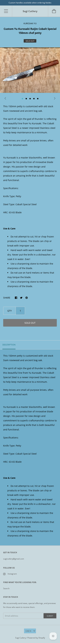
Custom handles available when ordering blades (30, 2)
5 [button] (37, 98)
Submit (50, 616)
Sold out (30, 322)
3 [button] (30, 98)
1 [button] (22, 98)
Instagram (12, 573)
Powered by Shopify (36, 637)
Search (6, 588)
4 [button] (34, 98)
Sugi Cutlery (20, 637)
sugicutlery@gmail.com (13, 558)
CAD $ (28, 631)
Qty (9, 310)
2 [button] (26, 98)
